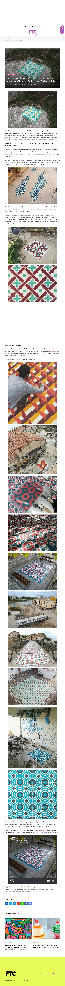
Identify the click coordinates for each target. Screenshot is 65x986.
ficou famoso (37, 131)
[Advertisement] (32, 12)
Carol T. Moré (13, 84)
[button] (55, 913)
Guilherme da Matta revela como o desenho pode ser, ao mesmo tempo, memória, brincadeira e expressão (16, 947)
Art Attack (8, 942)
